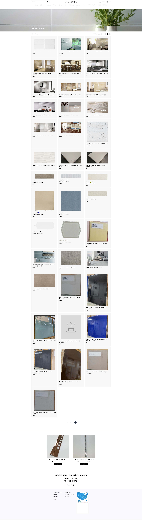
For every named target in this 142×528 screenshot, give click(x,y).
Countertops (48, 5)
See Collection (58, 464)
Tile (54, 498)
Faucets (60, 5)
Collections (37, 26)
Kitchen (55, 494)
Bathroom (56, 496)
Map (74, 485)
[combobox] (40, 2)
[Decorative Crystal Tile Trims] (84, 446)
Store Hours (64, 7)
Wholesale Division (102, 5)
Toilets (83, 5)
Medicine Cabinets (69, 5)
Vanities (54, 5)
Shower (77, 5)
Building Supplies (92, 5)
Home (37, 5)
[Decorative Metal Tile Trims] (58, 446)
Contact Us (71, 7)
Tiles (41, 5)
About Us (78, 7)
